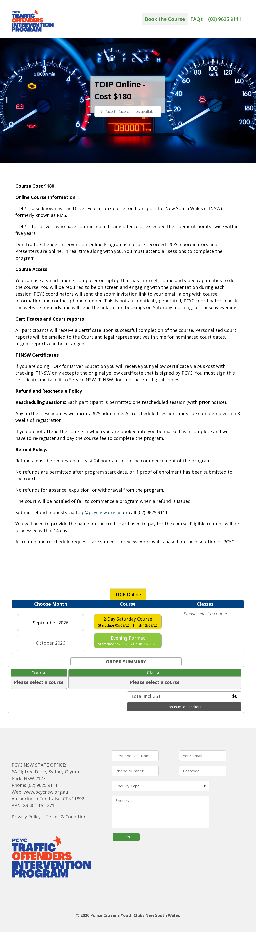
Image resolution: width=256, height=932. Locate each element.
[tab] (128, 594)
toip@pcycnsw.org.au (99, 512)
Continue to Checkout (184, 706)
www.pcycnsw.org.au (46, 792)
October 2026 (50, 643)
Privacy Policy (26, 817)
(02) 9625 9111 (225, 19)
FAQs (196, 19)
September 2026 (50, 622)
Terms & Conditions (67, 817)
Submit (126, 836)
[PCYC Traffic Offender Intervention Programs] (33, 21)
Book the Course (165, 19)
